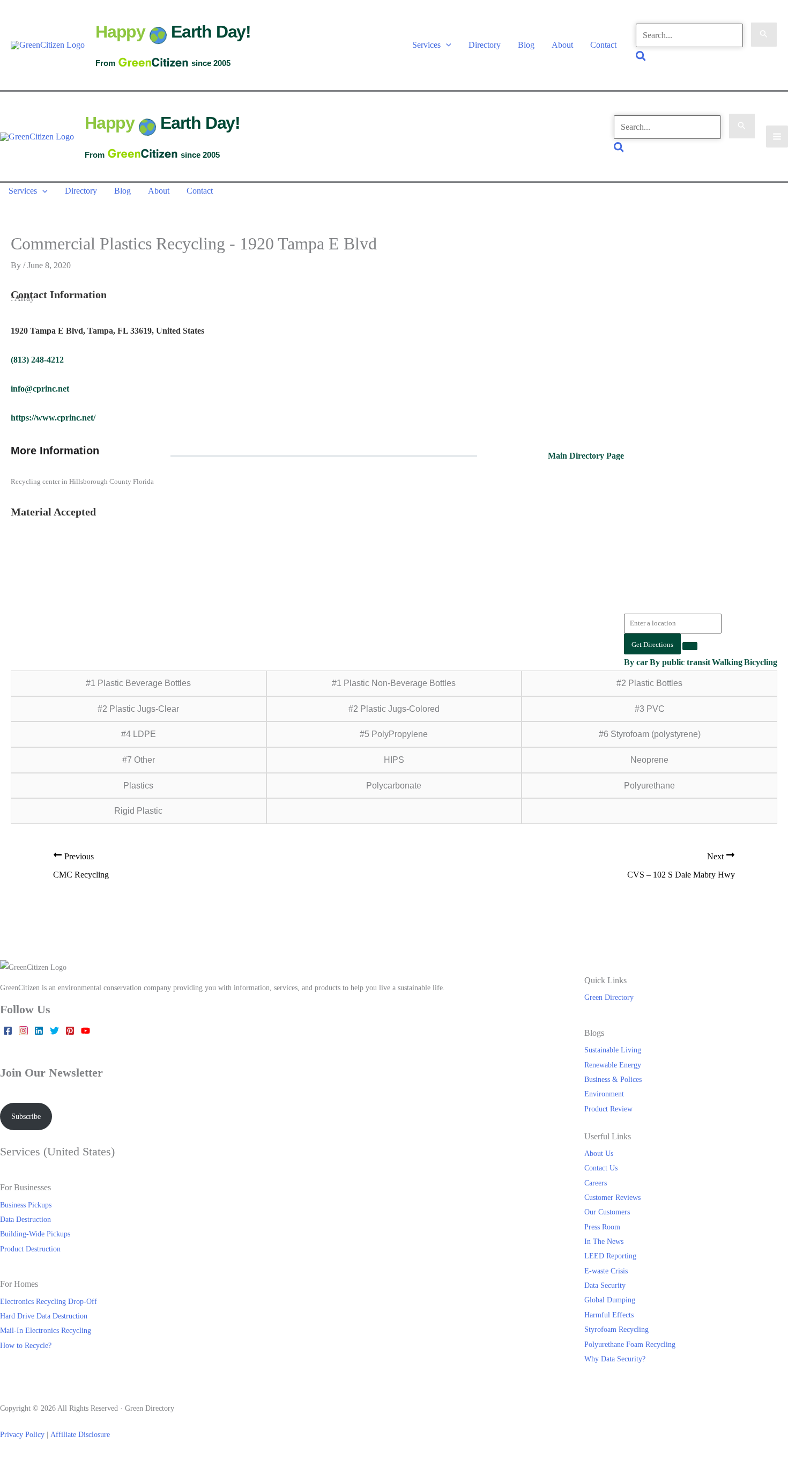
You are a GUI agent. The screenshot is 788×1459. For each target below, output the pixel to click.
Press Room (602, 1226)
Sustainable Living (612, 1049)
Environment (604, 1093)
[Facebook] (7, 1030)
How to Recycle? (25, 1345)
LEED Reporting (610, 1255)
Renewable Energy (612, 1064)
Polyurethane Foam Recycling (629, 1344)
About (562, 44)
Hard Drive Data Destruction (43, 1315)
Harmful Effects (609, 1314)
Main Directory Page (586, 455)
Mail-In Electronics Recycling (45, 1330)
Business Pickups (25, 1204)
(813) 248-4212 (37, 359)
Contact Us (601, 1167)
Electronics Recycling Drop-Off (48, 1301)
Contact (603, 44)
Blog (526, 44)
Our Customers (607, 1211)
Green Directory (609, 997)
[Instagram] (23, 1030)
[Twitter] (54, 1030)
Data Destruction (25, 1219)
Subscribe (26, 1116)
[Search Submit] (763, 35)
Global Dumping (609, 1299)
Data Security (605, 1285)
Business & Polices (613, 1079)
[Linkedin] (38, 1030)
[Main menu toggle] (777, 137)
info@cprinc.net (40, 388)
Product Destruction (30, 1248)
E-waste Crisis (606, 1270)
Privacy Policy (22, 1434)
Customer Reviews (612, 1197)
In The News (603, 1241)
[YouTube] (85, 1030)
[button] (446, 44)
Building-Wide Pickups (35, 1233)
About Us (598, 1153)
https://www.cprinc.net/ (53, 417)
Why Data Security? (614, 1358)
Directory (485, 44)
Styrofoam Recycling (616, 1329)
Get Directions (652, 644)
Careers (595, 1182)
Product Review (608, 1108)
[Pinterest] (70, 1030)
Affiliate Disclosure (80, 1434)
